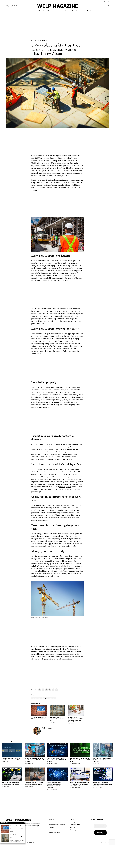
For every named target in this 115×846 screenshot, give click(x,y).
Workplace (51, 698)
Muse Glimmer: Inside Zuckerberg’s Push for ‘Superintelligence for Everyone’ (54, 785)
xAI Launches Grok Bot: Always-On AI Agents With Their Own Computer (103, 759)
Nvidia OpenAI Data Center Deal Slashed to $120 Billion (10, 783)
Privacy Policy (52, 830)
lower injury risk (65, 486)
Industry (44, 40)
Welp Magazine (47, 728)
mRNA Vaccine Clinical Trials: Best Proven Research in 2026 (11, 758)
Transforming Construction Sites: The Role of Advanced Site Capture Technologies (75, 719)
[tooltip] (102, 1)
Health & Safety (36, 40)
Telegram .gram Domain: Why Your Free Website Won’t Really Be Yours (34, 759)
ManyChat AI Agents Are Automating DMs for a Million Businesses (102, 784)
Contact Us (51, 827)
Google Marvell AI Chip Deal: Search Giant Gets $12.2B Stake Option (57, 759)
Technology (73, 830)
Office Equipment (74, 822)
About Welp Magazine (54, 822)
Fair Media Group (33, 843)
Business (72, 827)
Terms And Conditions (54, 832)
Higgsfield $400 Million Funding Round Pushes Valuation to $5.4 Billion (80, 759)
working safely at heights (59, 268)
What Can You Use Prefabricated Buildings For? (57, 719)
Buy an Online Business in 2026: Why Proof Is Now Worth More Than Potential (80, 784)
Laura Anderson (30, 763)
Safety (44, 698)
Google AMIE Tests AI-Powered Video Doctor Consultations (34, 783)
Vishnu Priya (6, 761)
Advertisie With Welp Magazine (56, 824)
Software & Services (75, 824)
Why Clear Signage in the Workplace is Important (39, 718)
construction (36, 698)
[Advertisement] (57, 25)
